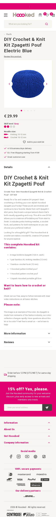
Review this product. (13, 56)
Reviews (9, 342)
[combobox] (28, 24)
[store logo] (23, 15)
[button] (8, 84)
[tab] (28, 167)
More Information (15, 333)
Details (8, 167)
